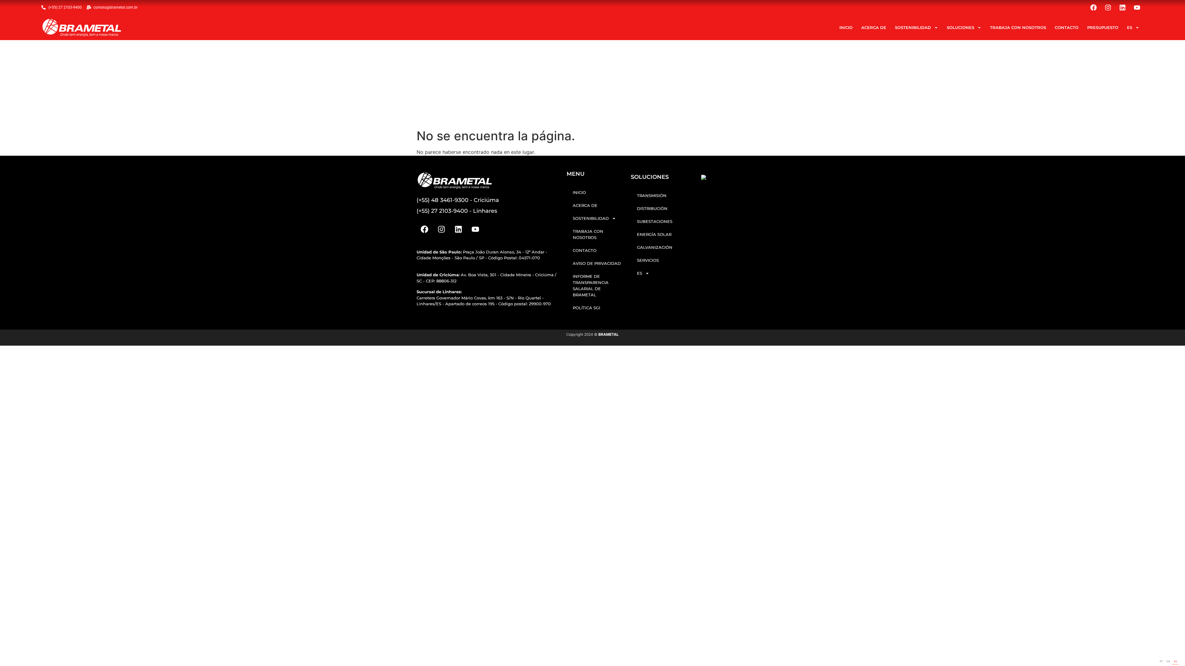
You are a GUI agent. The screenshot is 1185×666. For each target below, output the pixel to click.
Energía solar (654, 234)
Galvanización (654, 247)
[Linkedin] (1122, 7)
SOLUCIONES (960, 27)
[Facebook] (1093, 7)
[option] (1161, 662)
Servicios (648, 260)
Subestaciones (654, 221)
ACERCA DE (873, 27)
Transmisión (652, 195)
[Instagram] (1108, 7)
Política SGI (586, 307)
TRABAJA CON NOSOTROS (1018, 27)
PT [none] (1161, 661)
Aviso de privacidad (597, 263)
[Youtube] (1137, 7)
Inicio (846, 27)
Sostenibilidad (913, 27)
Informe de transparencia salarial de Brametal (591, 285)
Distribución (652, 208)
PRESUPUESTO (1102, 27)
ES (1129, 27)
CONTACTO (1067, 27)
